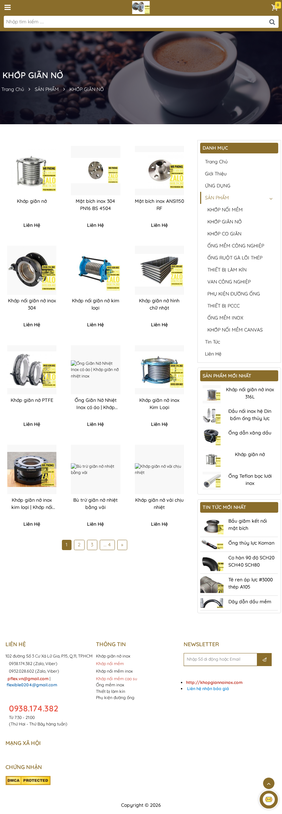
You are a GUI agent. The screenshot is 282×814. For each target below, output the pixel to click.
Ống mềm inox (110, 684)
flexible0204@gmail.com (32, 684)
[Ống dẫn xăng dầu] (212, 438)
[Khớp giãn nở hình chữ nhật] (159, 270)
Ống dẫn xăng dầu (249, 433)
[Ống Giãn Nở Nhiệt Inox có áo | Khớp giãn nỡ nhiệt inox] (95, 369)
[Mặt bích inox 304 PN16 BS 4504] (95, 170)
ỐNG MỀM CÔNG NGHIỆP (235, 246)
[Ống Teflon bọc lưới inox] (212, 481)
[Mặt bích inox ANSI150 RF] (159, 170)
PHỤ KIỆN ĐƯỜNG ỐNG (233, 294)
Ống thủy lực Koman (251, 543)
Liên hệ (213, 354)
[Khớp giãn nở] (31, 170)
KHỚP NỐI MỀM (225, 210)
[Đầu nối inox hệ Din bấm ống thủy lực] (212, 416)
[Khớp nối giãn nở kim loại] (95, 270)
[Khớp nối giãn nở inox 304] (31, 270)
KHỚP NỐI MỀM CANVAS (235, 330)
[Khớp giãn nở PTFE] (31, 369)
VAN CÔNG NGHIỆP (229, 282)
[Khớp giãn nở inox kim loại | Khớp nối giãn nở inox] (31, 469)
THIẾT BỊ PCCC (223, 306)
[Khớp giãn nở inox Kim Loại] (159, 369)
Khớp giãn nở (32, 201)
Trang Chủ (12, 89)
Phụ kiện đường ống (115, 697)
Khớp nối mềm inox (114, 671)
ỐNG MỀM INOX (225, 318)
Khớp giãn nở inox (113, 656)
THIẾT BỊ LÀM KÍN (227, 270)
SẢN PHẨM (47, 89)
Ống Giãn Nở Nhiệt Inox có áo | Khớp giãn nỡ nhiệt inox (96, 407)
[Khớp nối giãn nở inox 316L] (212, 394)
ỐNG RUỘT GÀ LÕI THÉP (234, 258)
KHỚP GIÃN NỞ (86, 89)
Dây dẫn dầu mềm (249, 601)
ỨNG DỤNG (217, 186)
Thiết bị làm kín (110, 691)
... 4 (107, 545)
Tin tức (212, 342)
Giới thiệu (216, 174)
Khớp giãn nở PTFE (32, 400)
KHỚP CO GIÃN (224, 234)
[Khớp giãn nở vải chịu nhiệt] (159, 469)
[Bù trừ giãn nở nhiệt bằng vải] (95, 469)
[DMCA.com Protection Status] (28, 780)
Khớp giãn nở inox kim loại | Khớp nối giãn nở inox (31, 507)
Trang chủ (216, 162)
